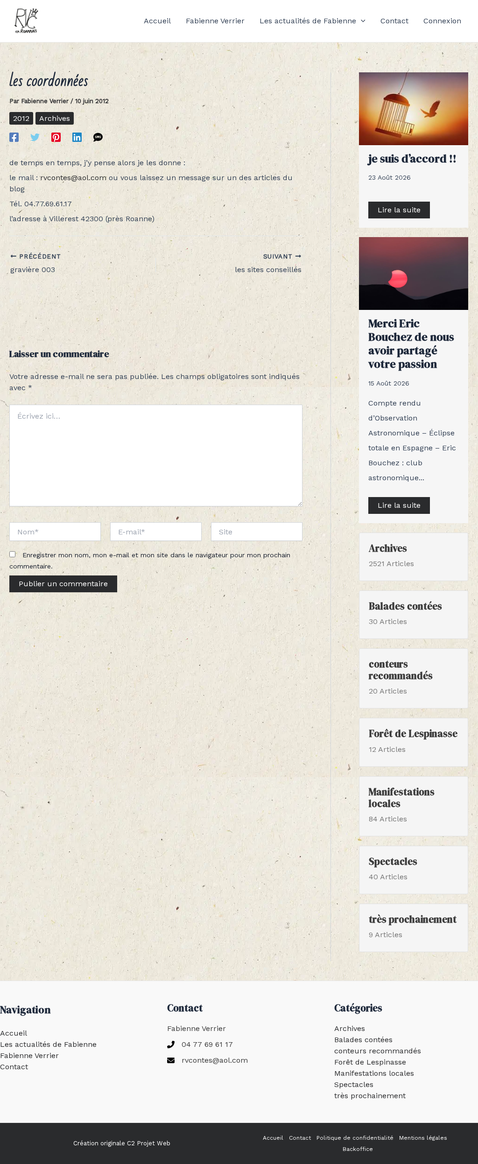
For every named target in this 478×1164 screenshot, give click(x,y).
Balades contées (363, 1039)
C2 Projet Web (148, 1143)
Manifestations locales (374, 1073)
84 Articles (402, 804)
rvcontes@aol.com (73, 177)
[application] (361, 21)
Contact (14, 1066)
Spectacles (353, 1084)
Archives (54, 118)
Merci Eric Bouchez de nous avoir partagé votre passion (411, 343)
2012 (21, 118)
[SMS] (98, 137)
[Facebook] (14, 137)
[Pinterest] (56, 137)
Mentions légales (423, 1138)
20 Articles (401, 676)
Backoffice (358, 1149)
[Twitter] (35, 137)
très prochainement (370, 1095)
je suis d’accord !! (412, 158)
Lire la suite (399, 209)
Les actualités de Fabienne (48, 1044)
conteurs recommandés (377, 1050)
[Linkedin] (77, 137)
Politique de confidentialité (355, 1138)
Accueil (13, 1033)
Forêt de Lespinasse (370, 1062)
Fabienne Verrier (29, 1055)
